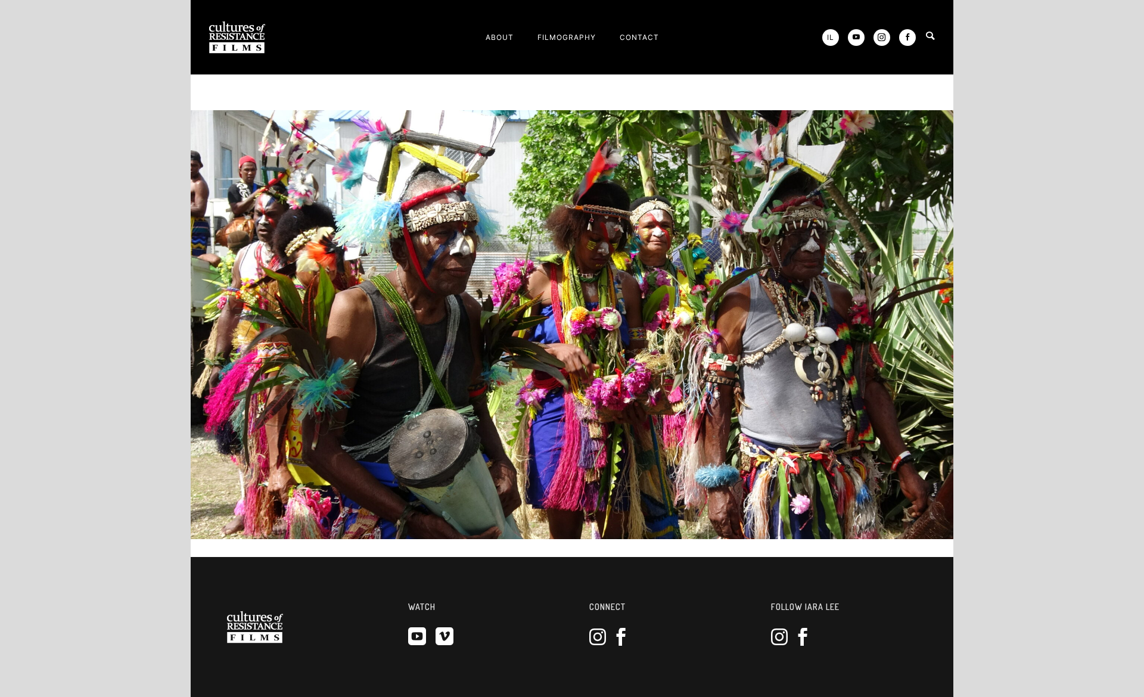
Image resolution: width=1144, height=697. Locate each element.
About (500, 37)
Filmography (566, 37)
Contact (639, 37)
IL (830, 37)
